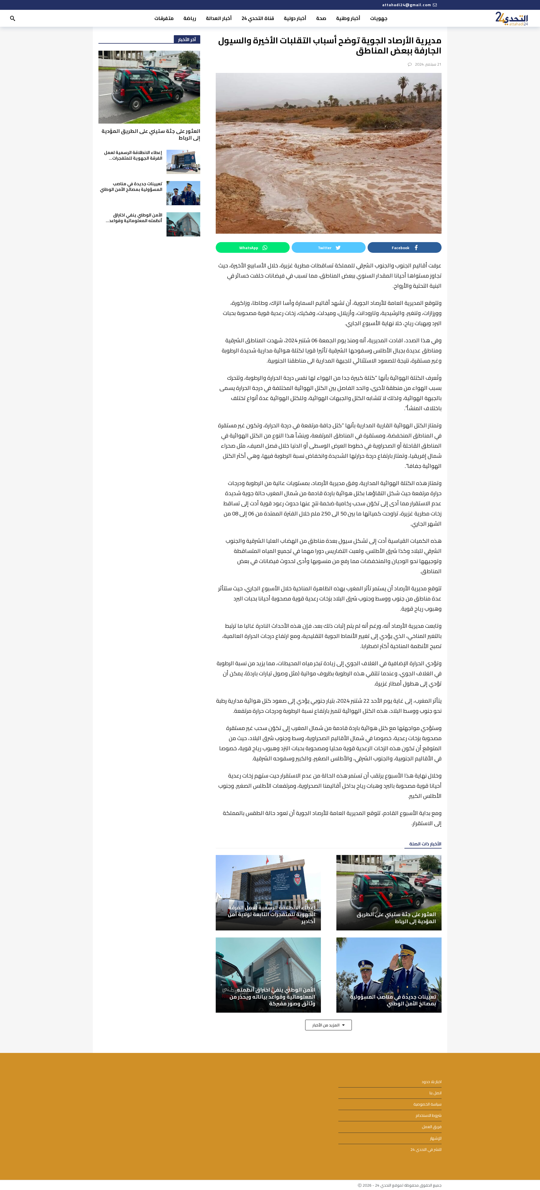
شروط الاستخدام (429, 1115)
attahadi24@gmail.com (406, 4)
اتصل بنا (435, 1093)
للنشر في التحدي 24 (426, 1149)
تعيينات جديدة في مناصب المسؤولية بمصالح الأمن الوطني (131, 186)
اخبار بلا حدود (432, 1081)
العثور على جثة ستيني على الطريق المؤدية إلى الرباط (151, 134)
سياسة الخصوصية (427, 1104)
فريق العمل (432, 1126)
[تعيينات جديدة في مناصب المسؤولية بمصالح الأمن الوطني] (389, 975)
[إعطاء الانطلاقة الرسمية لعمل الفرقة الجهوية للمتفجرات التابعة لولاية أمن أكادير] (268, 892)
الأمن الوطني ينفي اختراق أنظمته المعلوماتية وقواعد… (134, 218)
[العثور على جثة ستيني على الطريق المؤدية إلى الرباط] (389, 892)
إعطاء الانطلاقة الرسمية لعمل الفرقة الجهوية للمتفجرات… (133, 155)
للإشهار (436, 1138)
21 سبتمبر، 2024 (428, 64)
